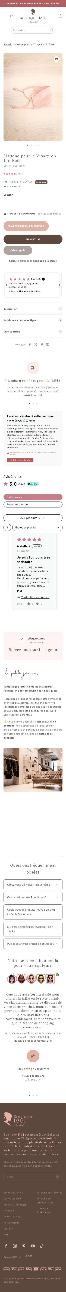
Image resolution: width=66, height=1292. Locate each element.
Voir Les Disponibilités (49, 213)
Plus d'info (37, 395)
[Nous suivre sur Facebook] (6, 1246)
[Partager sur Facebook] (30, 345)
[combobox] (30, 30)
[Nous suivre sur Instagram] (14, 1246)
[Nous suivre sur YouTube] (32, 1246)
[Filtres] (7, 527)
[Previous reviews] (6, 285)
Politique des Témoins (49, 1192)
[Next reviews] (59, 285)
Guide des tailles (13, 1192)
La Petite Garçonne (15, 165)
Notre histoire (12, 1222)
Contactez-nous (13, 1216)
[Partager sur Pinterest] (42, 345)
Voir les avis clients (20, 460)
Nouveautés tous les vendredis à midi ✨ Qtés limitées (33, 3)
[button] (10, 173)
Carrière (8, 1228)
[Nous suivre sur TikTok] (41, 1246)
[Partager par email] (48, 345)
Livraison (9, 1210)
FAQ (6, 1234)
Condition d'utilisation (44, 1210)
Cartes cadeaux (12, 1198)
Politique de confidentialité (45, 1200)
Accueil (8, 44)
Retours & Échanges (15, 1204)
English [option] (28, 1255)
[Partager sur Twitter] (36, 345)
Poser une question (18, 504)
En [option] (12, 15)
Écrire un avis (14, 497)
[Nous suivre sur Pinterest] (23, 1246)
